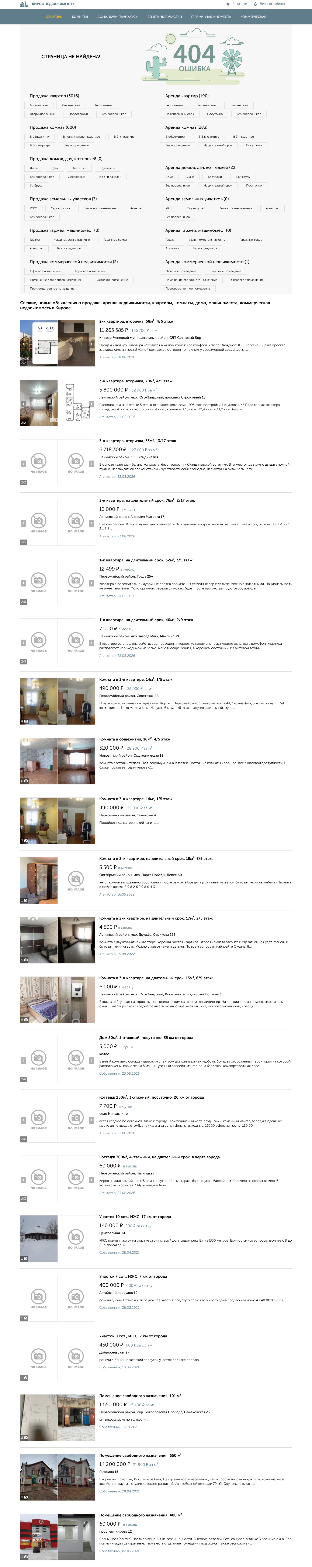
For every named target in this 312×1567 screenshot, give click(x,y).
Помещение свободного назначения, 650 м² (140, 1456)
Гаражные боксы (115, 239)
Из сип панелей (110, 176)
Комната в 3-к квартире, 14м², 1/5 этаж (135, 680)
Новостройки (78, 114)
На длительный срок (180, 114)
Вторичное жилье (42, 114)
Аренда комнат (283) (186, 128)
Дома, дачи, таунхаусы (117, 16)
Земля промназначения (100, 208)
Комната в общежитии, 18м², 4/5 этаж (134, 739)
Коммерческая (253, 16)
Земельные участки (165, 16)
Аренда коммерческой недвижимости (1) (207, 262)
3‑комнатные (103, 105)
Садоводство (60, 208)
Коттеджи (79, 168)
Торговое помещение (90, 271)
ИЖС (33, 208)
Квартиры (54, 16)
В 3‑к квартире (40, 145)
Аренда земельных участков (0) (197, 199)
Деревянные (76, 176)
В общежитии (39, 136)
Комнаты (80, 16)
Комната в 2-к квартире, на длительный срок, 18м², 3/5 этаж (156, 859)
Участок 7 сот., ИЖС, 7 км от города (133, 1277)
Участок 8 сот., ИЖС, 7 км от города (133, 1336)
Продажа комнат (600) (53, 128)
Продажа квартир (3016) (54, 96)
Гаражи (35, 239)
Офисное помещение (45, 271)
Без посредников (114, 114)
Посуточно (215, 114)
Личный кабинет (272, 4)
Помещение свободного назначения (56, 279)
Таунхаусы (107, 168)
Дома (34, 168)
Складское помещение (112, 279)
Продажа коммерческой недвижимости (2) (74, 262)
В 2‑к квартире (124, 136)
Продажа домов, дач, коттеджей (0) (66, 159)
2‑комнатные (71, 105)
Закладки (240, 4)
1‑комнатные (39, 105)
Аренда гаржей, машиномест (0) (198, 231)
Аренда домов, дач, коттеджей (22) (200, 168)
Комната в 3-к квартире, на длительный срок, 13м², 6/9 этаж (156, 978)
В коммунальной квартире (81, 136)
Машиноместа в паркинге (72, 239)
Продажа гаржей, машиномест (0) (64, 231)
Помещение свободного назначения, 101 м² (140, 1396)
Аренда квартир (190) (187, 96)
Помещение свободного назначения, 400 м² (140, 1515)
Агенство (136, 208)
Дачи (55, 168)
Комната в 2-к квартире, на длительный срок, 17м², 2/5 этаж (156, 918)
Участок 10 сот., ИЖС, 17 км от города (135, 1217)
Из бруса (36, 185)
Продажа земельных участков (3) (63, 199)
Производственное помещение (52, 288)
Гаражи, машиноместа (211, 16)
